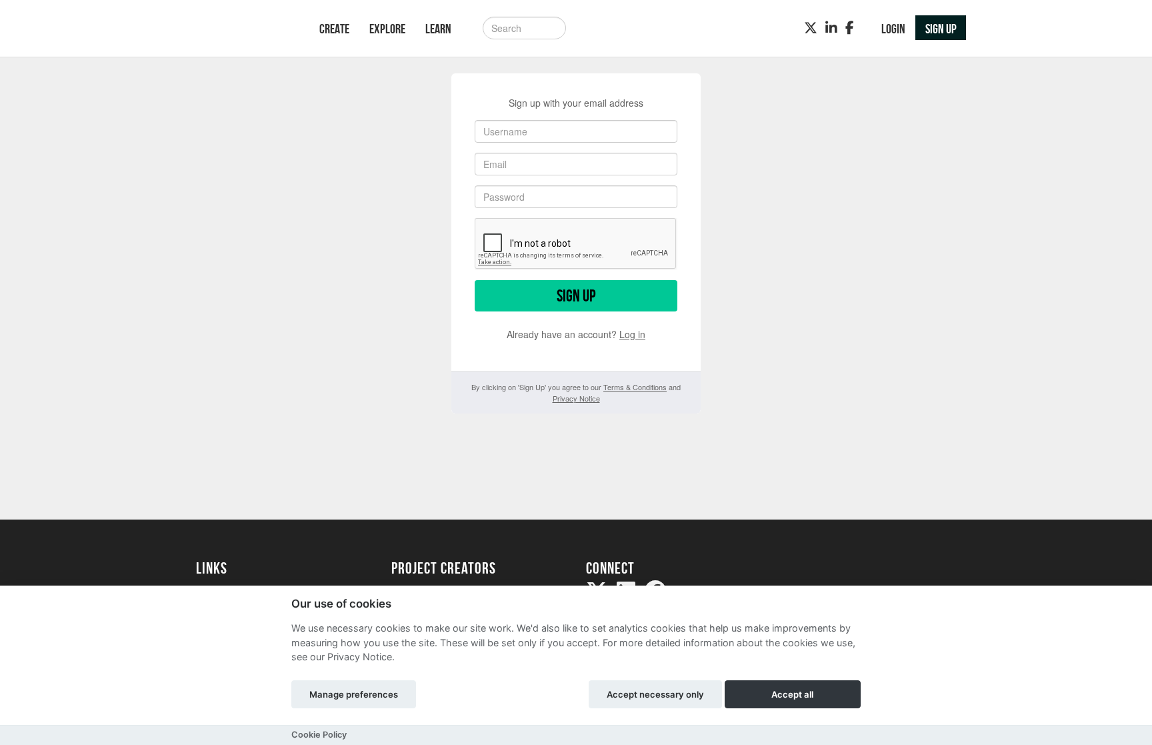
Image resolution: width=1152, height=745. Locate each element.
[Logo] (240, 29)
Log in (632, 334)
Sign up (576, 296)
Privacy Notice (576, 398)
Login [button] (893, 28)
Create (334, 28)
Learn (438, 28)
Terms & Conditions (635, 387)
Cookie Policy (319, 735)
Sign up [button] (941, 28)
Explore (387, 28)
